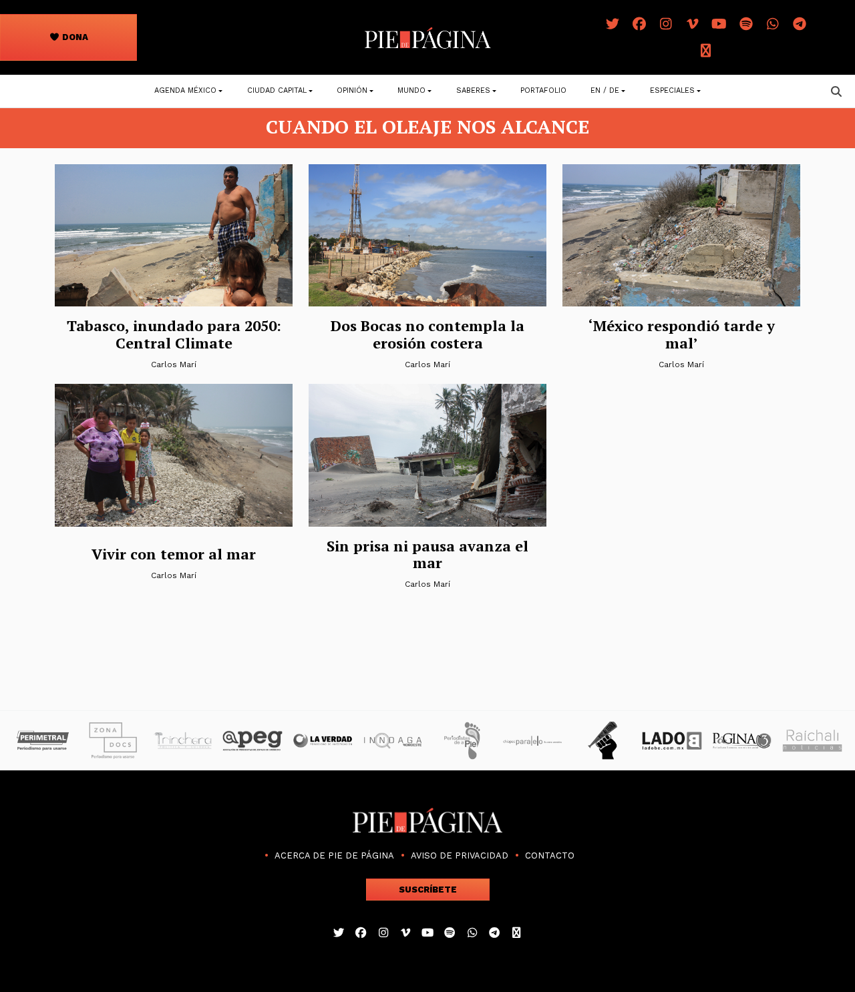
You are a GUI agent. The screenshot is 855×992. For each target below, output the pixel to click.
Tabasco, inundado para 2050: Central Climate (174, 334)
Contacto (549, 855)
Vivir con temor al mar (174, 553)
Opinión (352, 90)
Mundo (411, 90)
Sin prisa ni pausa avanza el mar (427, 554)
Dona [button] (74, 37)
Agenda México (185, 90)
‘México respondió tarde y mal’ (681, 334)
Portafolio (543, 90)
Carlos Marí (173, 364)
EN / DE (604, 90)
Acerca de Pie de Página (334, 855)
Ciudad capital (277, 90)
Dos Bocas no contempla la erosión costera (427, 334)
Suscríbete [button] (428, 890)
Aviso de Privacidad (459, 855)
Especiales (672, 90)
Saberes (473, 90)
